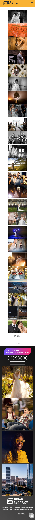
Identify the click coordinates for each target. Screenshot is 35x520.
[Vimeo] (15, 358)
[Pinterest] (25, 358)
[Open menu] (32, 3)
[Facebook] (10, 358)
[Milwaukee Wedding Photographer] (17, 16)
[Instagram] (20, 358)
